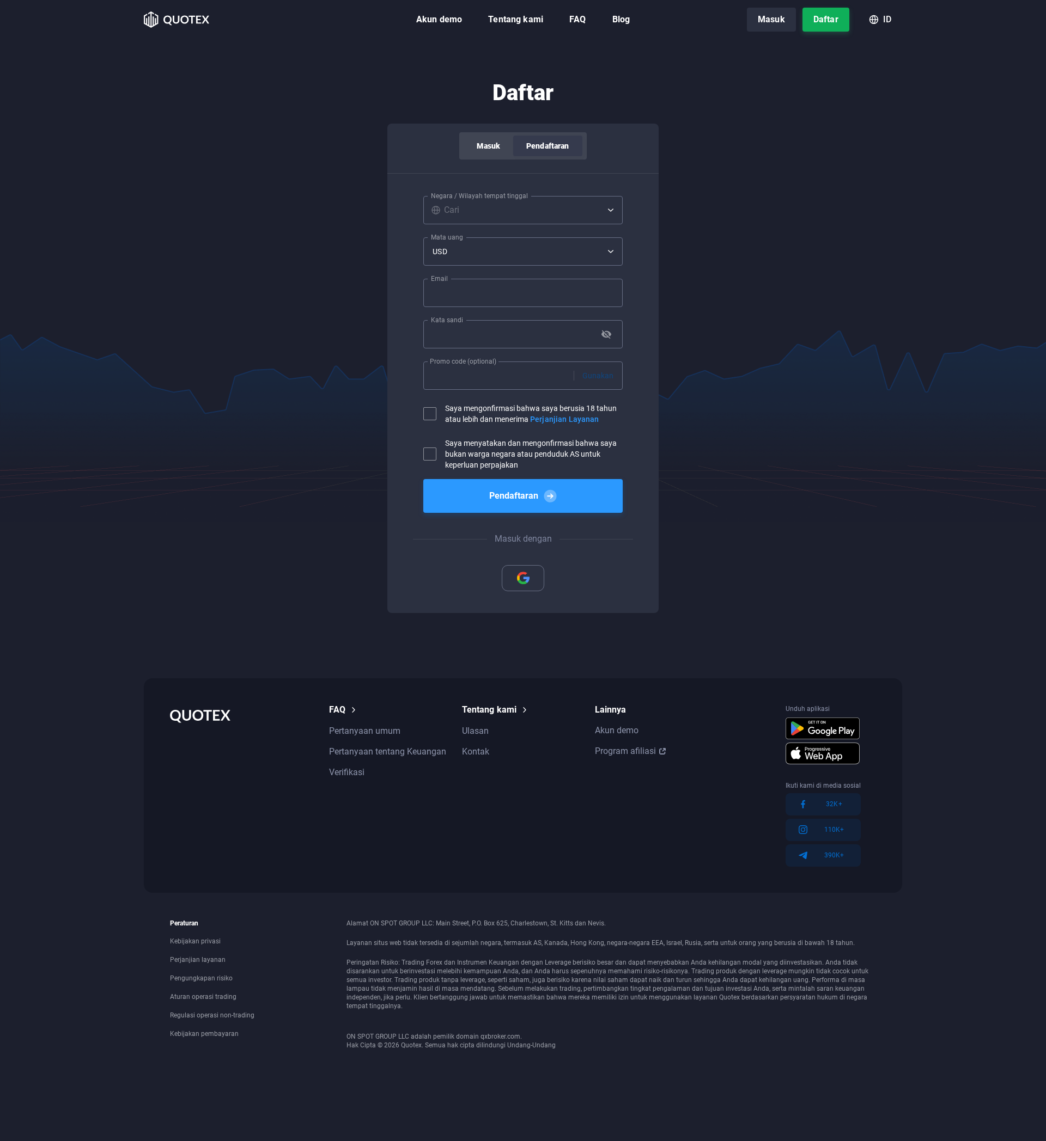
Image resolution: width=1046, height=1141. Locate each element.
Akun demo (439, 19)
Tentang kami (515, 19)
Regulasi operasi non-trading (212, 1015)
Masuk (771, 19)
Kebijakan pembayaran (204, 1034)
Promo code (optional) (463, 361)
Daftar (825, 19)
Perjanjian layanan (198, 960)
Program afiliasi (625, 751)
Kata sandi (447, 320)
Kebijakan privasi (195, 941)
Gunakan (597, 375)
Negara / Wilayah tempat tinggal (479, 196)
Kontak (475, 751)
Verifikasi (346, 772)
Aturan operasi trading (203, 997)
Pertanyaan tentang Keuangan (387, 751)
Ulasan (475, 731)
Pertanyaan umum (364, 731)
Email (439, 279)
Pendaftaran (547, 146)
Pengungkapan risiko (201, 978)
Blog (621, 19)
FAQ (577, 19)
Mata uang (447, 237)
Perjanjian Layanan (564, 419)
